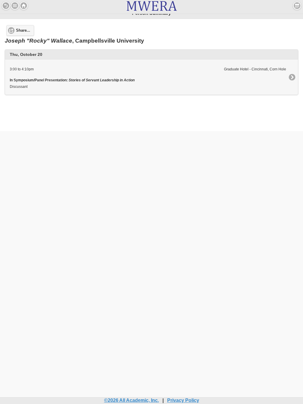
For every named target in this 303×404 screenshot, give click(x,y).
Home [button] (23, 5)
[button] (14, 5)
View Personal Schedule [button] (297, 5)
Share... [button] (23, 30)
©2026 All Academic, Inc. (131, 400)
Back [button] (5, 5)
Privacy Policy (183, 400)
